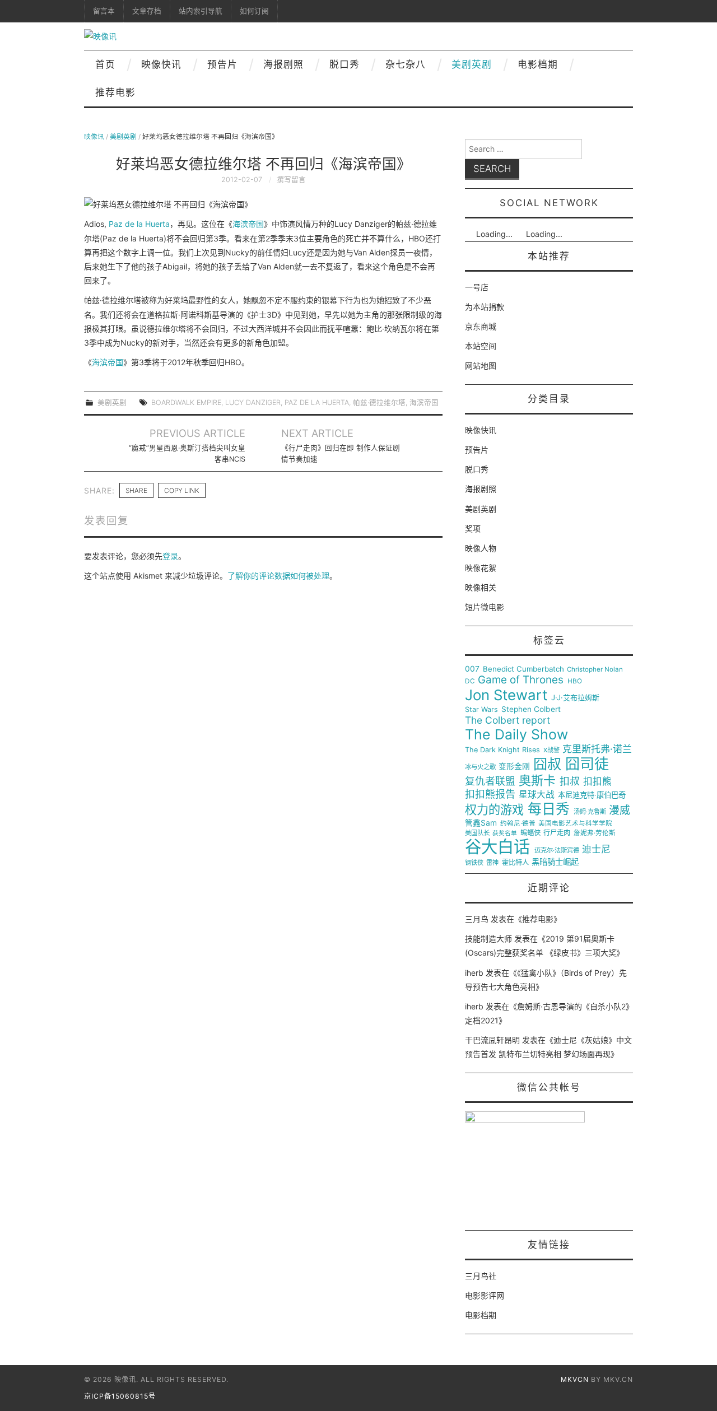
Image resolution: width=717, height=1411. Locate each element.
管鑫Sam (481, 822)
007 (472, 668)
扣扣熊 (597, 781)
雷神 (492, 863)
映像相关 (480, 587)
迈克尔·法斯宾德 (556, 850)
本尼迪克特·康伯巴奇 (592, 795)
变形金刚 (514, 766)
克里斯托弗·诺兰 (597, 749)
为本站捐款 (484, 306)
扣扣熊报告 (490, 794)
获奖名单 (504, 833)
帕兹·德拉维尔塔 (379, 402)
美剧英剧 (471, 64)
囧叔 (547, 764)
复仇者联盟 (490, 781)
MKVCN (575, 1379)
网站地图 (480, 365)
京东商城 (480, 326)
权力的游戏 (494, 810)
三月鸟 (476, 919)
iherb (474, 972)
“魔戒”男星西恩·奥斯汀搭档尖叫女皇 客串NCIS (187, 453)
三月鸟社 (480, 1275)
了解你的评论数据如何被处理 (278, 575)
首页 (105, 64)
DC (470, 681)
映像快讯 (161, 64)
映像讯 (94, 136)
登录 (170, 556)
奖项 (473, 528)
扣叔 (570, 781)
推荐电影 (115, 92)
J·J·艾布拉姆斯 (575, 697)
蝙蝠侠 (530, 833)
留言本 (104, 11)
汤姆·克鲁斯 (590, 812)
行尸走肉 (556, 833)
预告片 (222, 64)
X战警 (551, 750)
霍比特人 (515, 863)
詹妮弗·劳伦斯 (595, 833)
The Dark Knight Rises (502, 750)
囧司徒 (587, 764)
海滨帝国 (248, 224)
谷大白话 (497, 846)
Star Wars (481, 710)
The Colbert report (507, 720)
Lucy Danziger (253, 402)
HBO (574, 681)
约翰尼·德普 (518, 823)
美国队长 (477, 833)
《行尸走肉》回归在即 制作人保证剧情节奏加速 (340, 453)
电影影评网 (484, 1295)
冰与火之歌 (480, 767)
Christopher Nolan (595, 669)
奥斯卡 (537, 781)
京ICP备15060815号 (120, 1396)
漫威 (619, 810)
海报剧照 (283, 64)
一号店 (476, 287)
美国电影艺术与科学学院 (575, 823)
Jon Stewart (506, 695)
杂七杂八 (405, 64)
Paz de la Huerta (139, 224)
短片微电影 (484, 607)
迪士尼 (596, 849)
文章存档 (146, 11)
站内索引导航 (200, 11)
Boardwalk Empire (186, 402)
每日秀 (549, 809)
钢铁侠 (474, 863)
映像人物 (480, 548)
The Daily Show (516, 735)
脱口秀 (344, 64)
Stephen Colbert (531, 709)
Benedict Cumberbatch (523, 669)
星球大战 (537, 795)
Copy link (181, 490)
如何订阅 (254, 11)
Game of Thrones (521, 680)
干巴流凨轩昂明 (492, 1040)
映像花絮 (480, 567)
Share (136, 490)
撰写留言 (291, 179)
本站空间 (480, 346)
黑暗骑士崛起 (555, 862)
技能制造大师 (488, 938)
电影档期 (538, 64)
